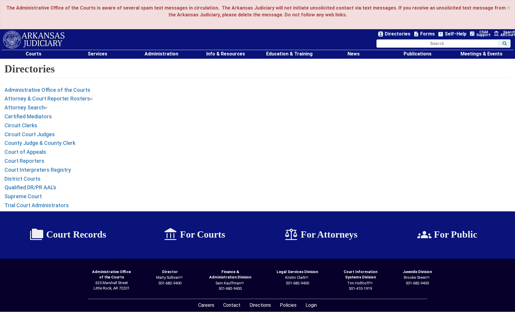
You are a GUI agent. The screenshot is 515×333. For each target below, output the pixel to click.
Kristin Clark (295, 277)
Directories (394, 34)
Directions (260, 305)
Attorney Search (24, 107)
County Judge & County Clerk (39, 143)
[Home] (33, 40)
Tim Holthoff (358, 283)
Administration (161, 54)
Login (311, 305)
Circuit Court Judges (29, 134)
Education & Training (289, 54)
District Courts (22, 179)
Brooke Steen (415, 277)
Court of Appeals (25, 152)
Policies (288, 305)
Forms (424, 34)
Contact (232, 305)
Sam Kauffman (228, 283)
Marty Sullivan (167, 277)
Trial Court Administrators (36, 205)
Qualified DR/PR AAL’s (30, 187)
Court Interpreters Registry (37, 170)
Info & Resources (225, 54)
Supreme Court (23, 196)
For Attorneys (320, 234)
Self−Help (452, 34)
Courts (33, 54)
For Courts (194, 234)
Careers (206, 305)
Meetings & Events (481, 54)
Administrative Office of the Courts (47, 90)
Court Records (68, 234)
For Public (447, 234)
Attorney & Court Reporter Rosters (47, 98)
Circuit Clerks (20, 125)
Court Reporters (24, 161)
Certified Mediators (28, 116)
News (354, 54)
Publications (418, 54)
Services (97, 54)
